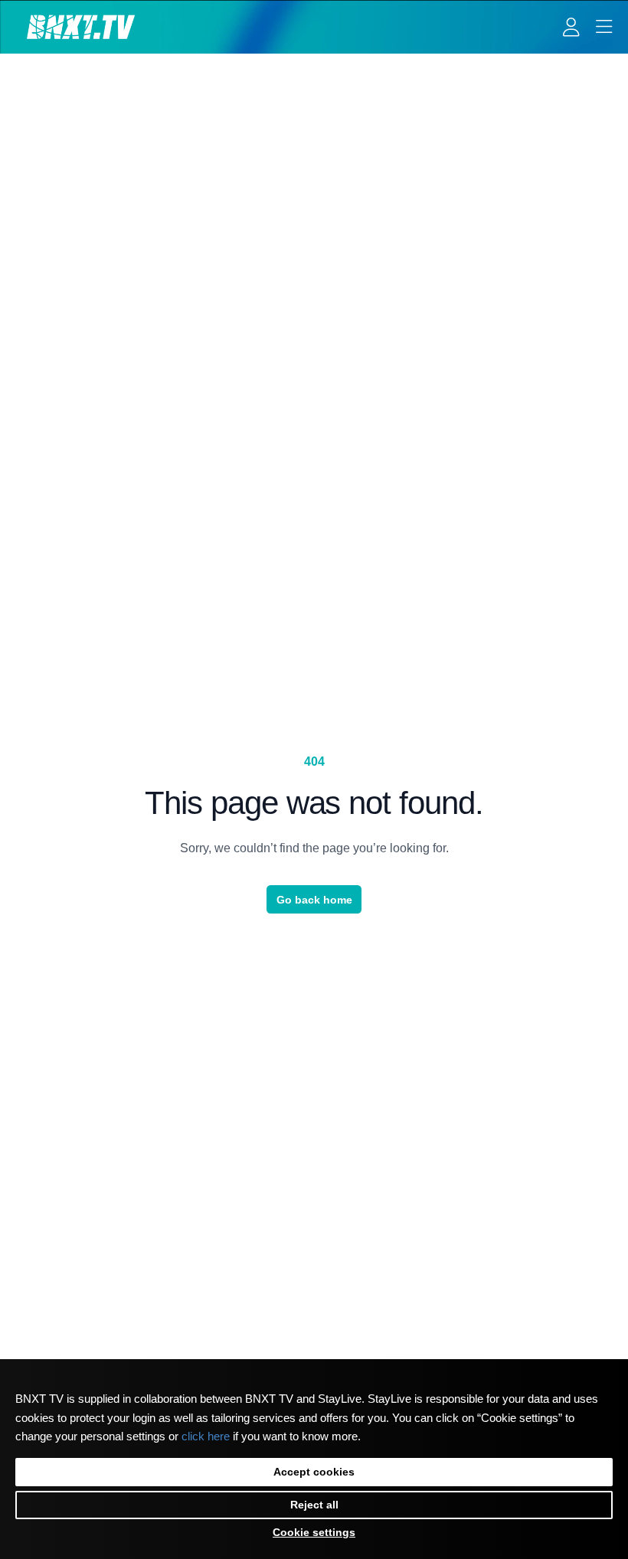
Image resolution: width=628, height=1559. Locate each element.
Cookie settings (314, 1532)
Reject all (314, 1505)
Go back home (314, 900)
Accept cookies (314, 1472)
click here (206, 1436)
